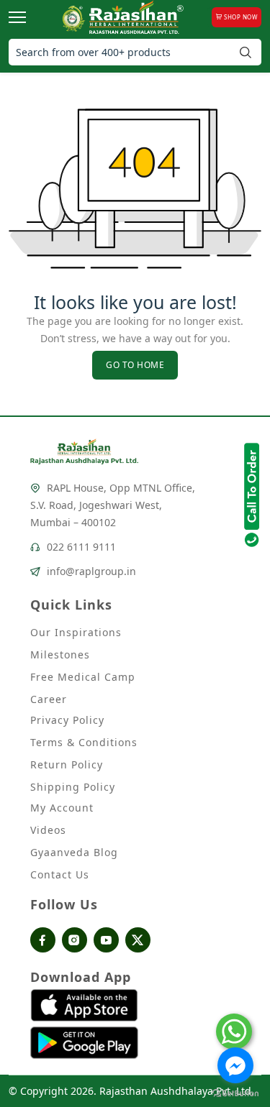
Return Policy (66, 764)
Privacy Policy (67, 720)
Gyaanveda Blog (74, 852)
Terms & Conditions (84, 742)
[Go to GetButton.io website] (235, 1092)
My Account (62, 807)
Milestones (60, 654)
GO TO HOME (135, 365)
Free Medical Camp (82, 677)
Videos (48, 830)
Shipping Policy (72, 787)
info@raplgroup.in (91, 571)
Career (48, 699)
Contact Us (59, 874)
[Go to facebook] (235, 1065)
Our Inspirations (76, 632)
